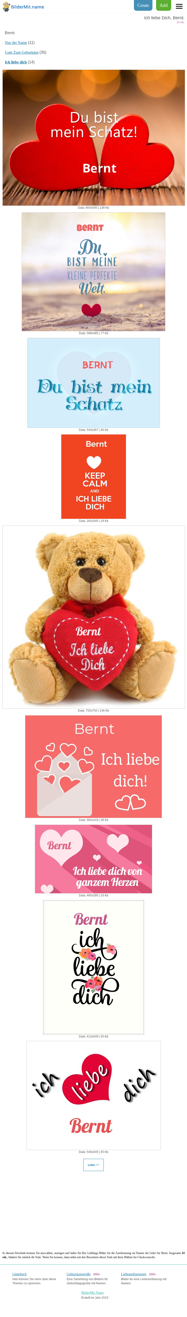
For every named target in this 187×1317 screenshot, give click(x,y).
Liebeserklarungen (133, 1274)
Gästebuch (19, 1274)
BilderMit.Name (92, 1293)
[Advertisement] (93, 1211)
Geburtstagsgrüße (79, 1274)
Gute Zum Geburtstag (21, 52)
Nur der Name (16, 43)
